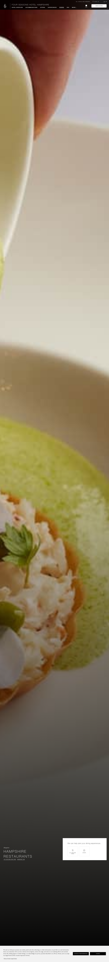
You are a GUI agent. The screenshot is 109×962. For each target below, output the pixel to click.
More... (74, 7)
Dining (61, 7)
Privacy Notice (7, 958)
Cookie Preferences (81, 953)
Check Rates (99, 5)
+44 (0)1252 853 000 (10, 859)
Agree (98, 953)
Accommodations (31, 7)
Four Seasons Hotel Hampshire (30, 5)
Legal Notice (14, 958)
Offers (42, 7)
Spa (68, 7)
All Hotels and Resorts (83, 1)
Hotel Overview (17, 7)
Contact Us (21, 859)
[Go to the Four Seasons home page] (5, 6)
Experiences (52, 7)
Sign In (96, 1)
